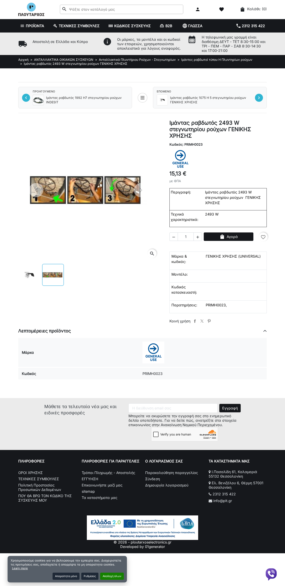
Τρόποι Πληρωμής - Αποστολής (108, 472)
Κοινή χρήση (194, 321)
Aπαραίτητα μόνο (66, 576)
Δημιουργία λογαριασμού (166, 485)
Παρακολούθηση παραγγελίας (171, 472)
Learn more (20, 568)
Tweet (202, 321)
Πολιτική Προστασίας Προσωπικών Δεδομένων (39, 487)
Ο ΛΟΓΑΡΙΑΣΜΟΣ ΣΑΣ (164, 461)
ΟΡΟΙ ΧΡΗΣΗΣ (30, 472)
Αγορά (229, 236)
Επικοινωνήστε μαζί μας (102, 485)
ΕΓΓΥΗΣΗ (90, 479)
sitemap (88, 491)
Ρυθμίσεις (90, 576)
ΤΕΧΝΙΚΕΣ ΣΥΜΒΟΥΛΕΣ (38, 479)
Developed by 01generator (142, 546)
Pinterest (209, 321)
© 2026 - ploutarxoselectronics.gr (142, 542)
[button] (198, 9)
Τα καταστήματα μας (99, 497)
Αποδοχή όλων (112, 576)
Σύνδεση (152, 479)
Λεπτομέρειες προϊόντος (44, 331)
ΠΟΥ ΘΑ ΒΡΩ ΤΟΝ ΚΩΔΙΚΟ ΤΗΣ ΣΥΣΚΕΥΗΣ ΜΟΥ (45, 498)
